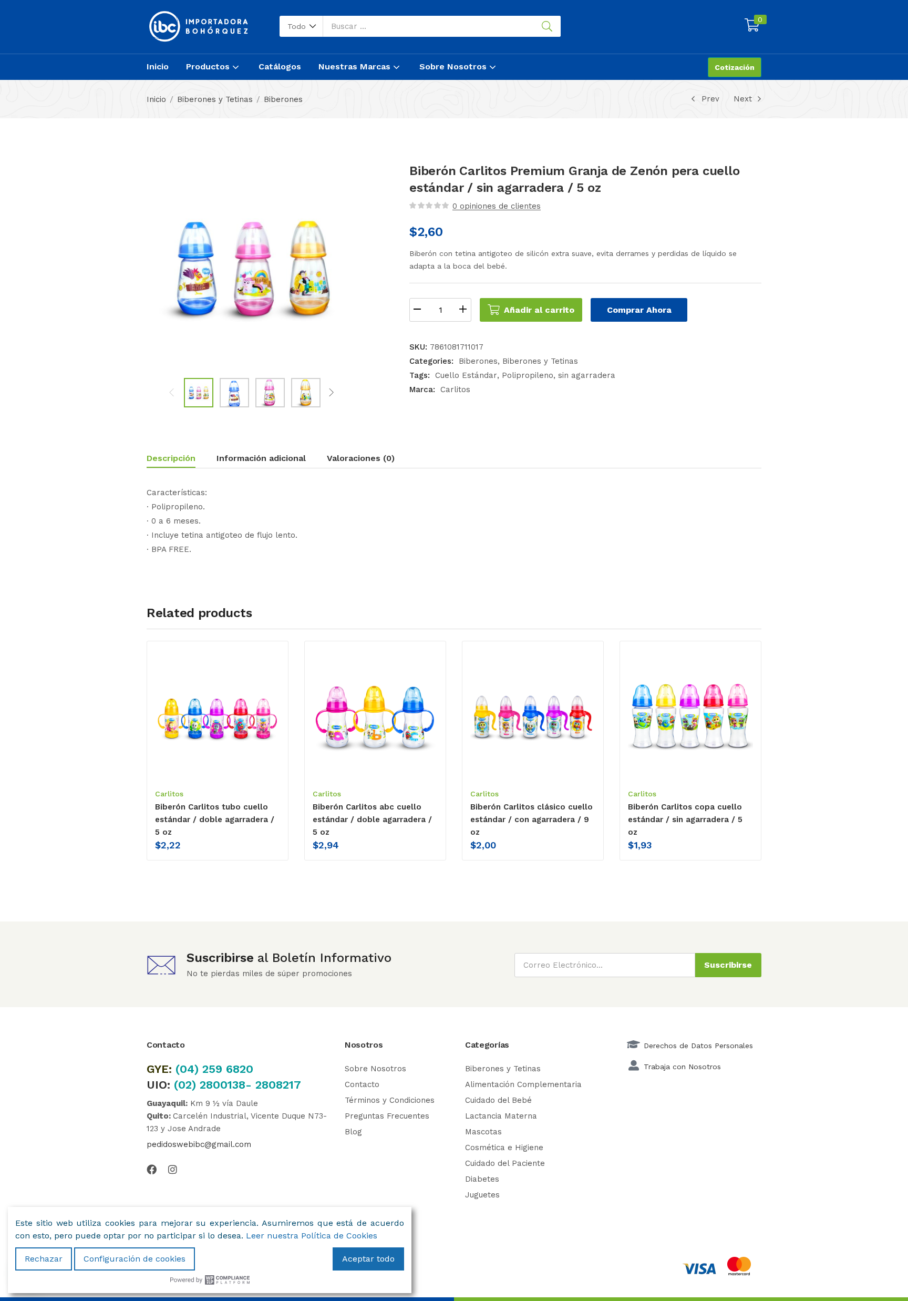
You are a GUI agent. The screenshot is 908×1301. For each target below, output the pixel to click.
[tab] (181, 460)
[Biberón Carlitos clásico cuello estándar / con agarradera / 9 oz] (532, 713)
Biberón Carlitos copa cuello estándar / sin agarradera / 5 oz (685, 819)
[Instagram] (173, 1169)
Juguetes (482, 1195)
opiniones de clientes (496, 206)
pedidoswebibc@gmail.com (199, 1144)
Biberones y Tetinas (215, 99)
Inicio (158, 66)
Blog (353, 1131)
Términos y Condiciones (390, 1100)
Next (743, 99)
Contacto (362, 1084)
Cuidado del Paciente (505, 1163)
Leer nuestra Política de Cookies (311, 1236)
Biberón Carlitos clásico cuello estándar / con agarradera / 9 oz (531, 819)
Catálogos (280, 66)
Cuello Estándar (466, 375)
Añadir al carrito (539, 310)
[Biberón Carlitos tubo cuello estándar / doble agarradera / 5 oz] (217, 713)
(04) (189, 1068)
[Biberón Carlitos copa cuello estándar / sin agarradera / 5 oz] (690, 713)
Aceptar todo (368, 1259)
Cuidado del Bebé (498, 1100)
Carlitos (455, 389)
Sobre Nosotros (454, 66)
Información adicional (261, 458)
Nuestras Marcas (355, 66)
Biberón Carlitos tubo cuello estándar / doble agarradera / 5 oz (214, 819)
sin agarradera (586, 375)
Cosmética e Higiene (504, 1147)
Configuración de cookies (134, 1259)
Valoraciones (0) (361, 458)
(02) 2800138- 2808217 (237, 1084)
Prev (710, 99)
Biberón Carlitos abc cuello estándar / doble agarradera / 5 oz (372, 819)
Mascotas (483, 1131)
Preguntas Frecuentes (387, 1116)
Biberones (283, 99)
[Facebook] (152, 1169)
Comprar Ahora (639, 310)
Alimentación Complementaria (523, 1084)
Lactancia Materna (501, 1116)
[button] (301, 26)
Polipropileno (527, 375)
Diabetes (482, 1179)
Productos (209, 66)
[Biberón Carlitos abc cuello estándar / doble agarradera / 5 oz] (375, 713)
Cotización (735, 67)
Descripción (171, 458)
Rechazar (44, 1259)
